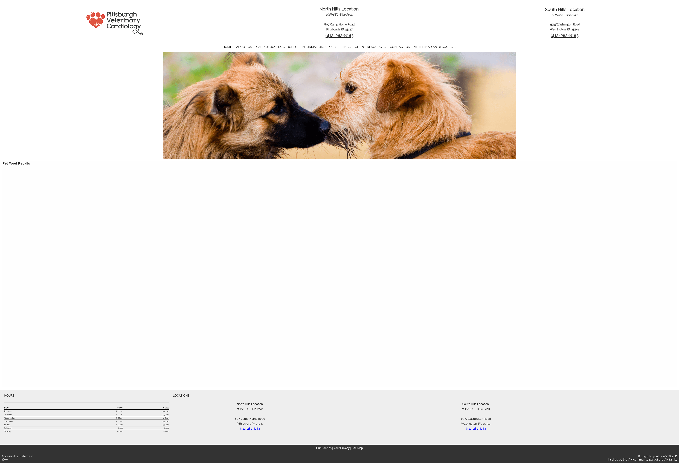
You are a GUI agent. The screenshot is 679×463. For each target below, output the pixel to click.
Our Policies (324, 448)
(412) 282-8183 (339, 35)
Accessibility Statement (17, 456)
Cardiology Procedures (276, 47)
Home (227, 47)
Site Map (357, 448)
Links (346, 47)
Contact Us (400, 47)
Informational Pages (319, 47)
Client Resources (370, 47)
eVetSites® (670, 456)
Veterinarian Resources (435, 47)
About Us (244, 47)
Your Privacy (342, 448)
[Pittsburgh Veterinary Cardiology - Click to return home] (114, 23)
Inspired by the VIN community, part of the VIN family (642, 459)
